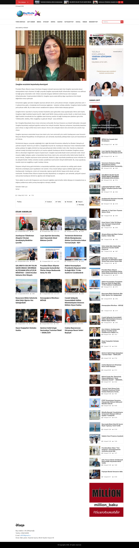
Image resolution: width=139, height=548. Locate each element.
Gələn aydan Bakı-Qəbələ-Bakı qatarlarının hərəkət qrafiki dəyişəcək (111, 247)
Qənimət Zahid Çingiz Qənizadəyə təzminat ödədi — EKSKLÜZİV (51, 330)
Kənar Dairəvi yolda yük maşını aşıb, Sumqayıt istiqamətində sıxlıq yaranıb (111, 224)
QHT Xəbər (31, 22)
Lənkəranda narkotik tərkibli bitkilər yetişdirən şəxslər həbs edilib (112, 188)
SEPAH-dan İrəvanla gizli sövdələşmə (110, 140)
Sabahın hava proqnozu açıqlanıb (112, 436)
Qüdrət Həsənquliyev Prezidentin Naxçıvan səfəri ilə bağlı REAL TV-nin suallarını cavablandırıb (112, 283)
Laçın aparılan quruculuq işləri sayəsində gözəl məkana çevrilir (49, 238)
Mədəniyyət (93, 22)
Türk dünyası (20, 22)
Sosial (78, 22)
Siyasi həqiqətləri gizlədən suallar (110, 342)
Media (39, 22)
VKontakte (69, 201)
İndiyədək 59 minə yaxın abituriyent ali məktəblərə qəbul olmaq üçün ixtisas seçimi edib (112, 259)
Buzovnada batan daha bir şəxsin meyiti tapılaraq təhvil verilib (112, 425)
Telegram (80, 201)
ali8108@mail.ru (25, 535)
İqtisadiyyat (69, 22)
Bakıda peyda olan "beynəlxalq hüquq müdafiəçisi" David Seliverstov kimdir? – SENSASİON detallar (112, 378)
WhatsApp (81, 204)
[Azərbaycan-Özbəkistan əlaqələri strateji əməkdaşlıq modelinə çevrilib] (95, 2)
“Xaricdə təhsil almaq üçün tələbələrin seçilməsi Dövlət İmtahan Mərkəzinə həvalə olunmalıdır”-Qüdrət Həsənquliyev (112, 390)
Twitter (59, 201)
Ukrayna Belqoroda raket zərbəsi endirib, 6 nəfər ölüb (112, 235)
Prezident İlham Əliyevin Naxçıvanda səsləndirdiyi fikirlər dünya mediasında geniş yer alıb (112, 271)
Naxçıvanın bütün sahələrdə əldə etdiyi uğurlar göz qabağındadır (26, 300)
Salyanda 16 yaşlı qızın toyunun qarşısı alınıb (112, 211)
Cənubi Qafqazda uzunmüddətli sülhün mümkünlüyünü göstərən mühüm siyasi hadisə (112, 319)
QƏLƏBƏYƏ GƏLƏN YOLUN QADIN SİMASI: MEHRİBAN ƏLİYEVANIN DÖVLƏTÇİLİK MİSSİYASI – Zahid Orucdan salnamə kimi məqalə (26, 270)
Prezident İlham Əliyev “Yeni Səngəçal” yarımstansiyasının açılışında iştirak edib (111, 449)
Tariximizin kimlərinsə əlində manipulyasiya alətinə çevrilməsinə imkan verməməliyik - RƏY (112, 164)
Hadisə (59, 22)
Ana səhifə (19, 27)
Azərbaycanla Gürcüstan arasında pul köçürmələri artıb (112, 199)
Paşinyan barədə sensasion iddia (112, 471)
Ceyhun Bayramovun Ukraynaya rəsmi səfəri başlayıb (74, 330)
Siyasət (46, 22)
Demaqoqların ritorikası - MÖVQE (112, 305)
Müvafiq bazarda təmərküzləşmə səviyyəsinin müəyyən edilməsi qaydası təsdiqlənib (112, 414)
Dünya (53, 22)
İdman (85, 22)
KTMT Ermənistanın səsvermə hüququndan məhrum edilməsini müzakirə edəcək (112, 402)
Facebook (49, 201)
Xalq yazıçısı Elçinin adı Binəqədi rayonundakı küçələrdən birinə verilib (112, 461)
